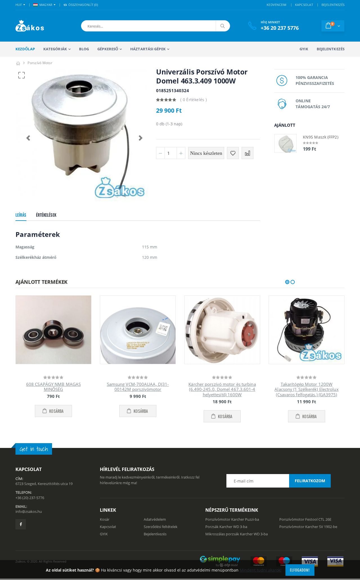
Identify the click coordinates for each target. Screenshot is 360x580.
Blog (84, 48)
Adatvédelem (155, 519)
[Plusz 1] (181, 153)
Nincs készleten (206, 153)
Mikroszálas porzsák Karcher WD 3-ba (236, 533)
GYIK (304, 48)
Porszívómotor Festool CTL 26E (305, 519)
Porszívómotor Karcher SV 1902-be (308, 526)
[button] (112, 26)
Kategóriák (55, 48)
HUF (18, 5)
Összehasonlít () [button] (82, 5)
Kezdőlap (25, 48)
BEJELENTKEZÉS (333, 5)
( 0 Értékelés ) (193, 99)
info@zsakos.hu (28, 511)
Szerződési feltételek (160, 526)
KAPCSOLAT (304, 5)
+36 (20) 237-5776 (29, 497)
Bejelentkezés (331, 48)
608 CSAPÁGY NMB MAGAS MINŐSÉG (53, 386)
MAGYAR (46, 5)
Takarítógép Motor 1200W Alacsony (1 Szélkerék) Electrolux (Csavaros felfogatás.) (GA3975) (306, 389)
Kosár (104, 519)
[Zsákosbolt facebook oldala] (20, 524)
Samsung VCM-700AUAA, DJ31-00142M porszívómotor (138, 386)
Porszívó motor (40, 62)
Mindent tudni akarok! (261, 570)
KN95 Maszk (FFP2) (320, 137)
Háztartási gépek (148, 48)
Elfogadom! (300, 570)
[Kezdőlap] (18, 62)
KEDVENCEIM (277, 5)
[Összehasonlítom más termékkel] (247, 153)
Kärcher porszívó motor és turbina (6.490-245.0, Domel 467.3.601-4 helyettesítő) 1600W (222, 389)
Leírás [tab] (20, 215)
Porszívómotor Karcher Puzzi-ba (232, 519)
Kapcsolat (108, 526)
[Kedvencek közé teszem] (233, 153)
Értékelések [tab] (46, 215)
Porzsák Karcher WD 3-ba (226, 526)
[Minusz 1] (160, 153)
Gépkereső (107, 48)
